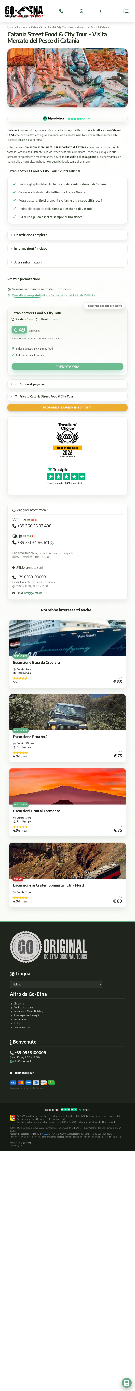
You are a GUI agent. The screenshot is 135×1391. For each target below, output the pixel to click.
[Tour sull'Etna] (24, 11)
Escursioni (22, 27)
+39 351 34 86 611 (33, 542)
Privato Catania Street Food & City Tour (46, 396)
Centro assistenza (24, 1007)
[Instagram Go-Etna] (114, 1137)
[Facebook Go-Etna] (107, 1137)
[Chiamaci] (61, 10)
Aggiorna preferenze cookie (50, 1137)
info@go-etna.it (33, 593)
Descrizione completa (30, 235)
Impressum (20, 1019)
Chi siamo (19, 1003)
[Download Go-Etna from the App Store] (117, 1137)
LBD (21, 1145)
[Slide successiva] (120, 77)
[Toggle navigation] (126, 11)
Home (10, 27)
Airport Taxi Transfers (93, 1137)
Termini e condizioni (73, 1137)
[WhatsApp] (81, 10)
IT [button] (102, 11)
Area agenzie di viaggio (27, 1015)
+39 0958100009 (31, 577)
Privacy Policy (16, 1137)
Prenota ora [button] (67, 367)
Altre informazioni (28, 262)
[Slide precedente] (14, 77)
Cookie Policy (30, 1137)
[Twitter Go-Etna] (110, 1137)
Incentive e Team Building (28, 1011)
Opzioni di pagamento (34, 384)
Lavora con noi (22, 1027)
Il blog (17, 1023)
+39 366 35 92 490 (34, 526)
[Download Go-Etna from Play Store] (121, 1137)
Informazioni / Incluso (30, 248)
